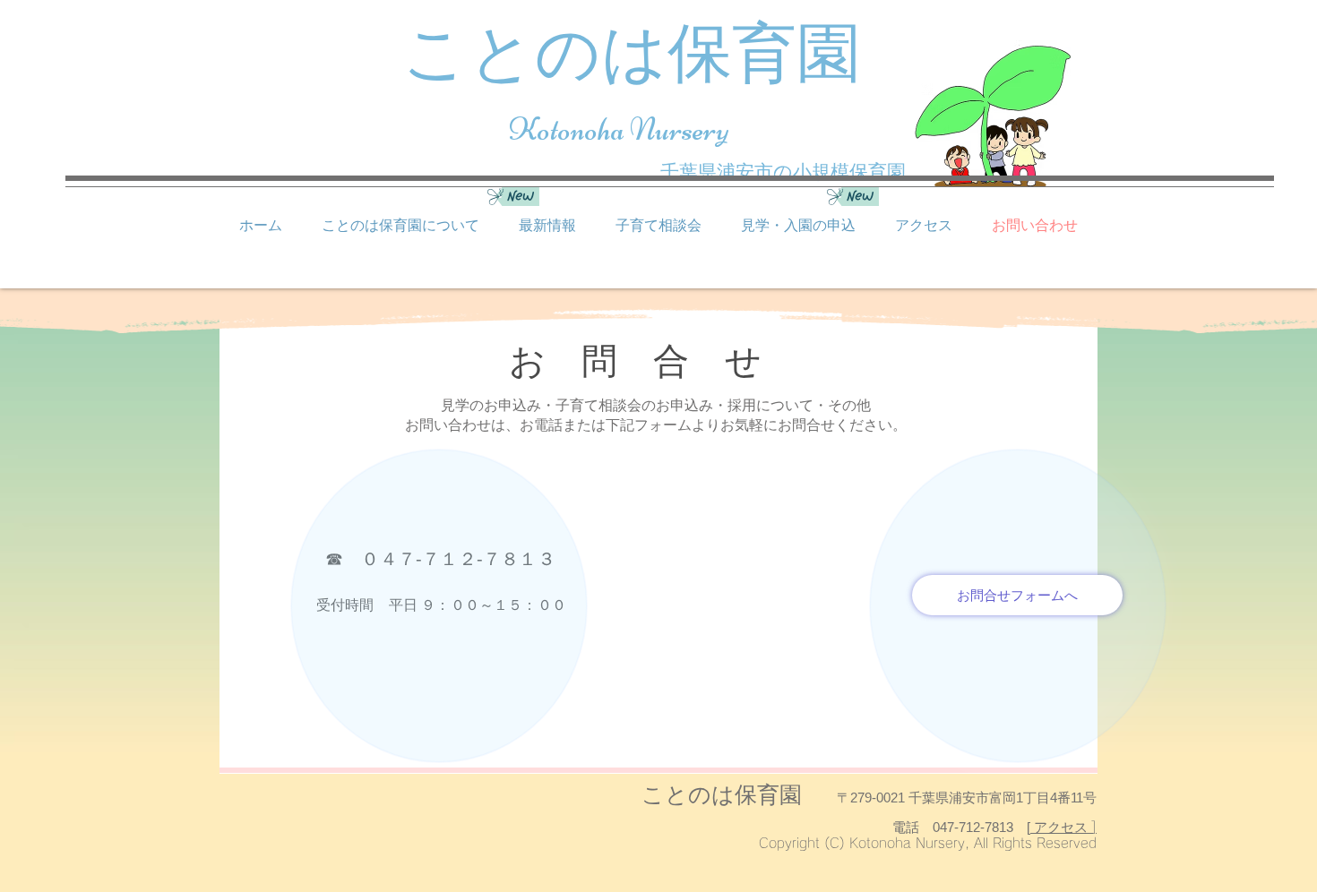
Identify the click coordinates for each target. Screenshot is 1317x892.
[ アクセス (1059, 827)
